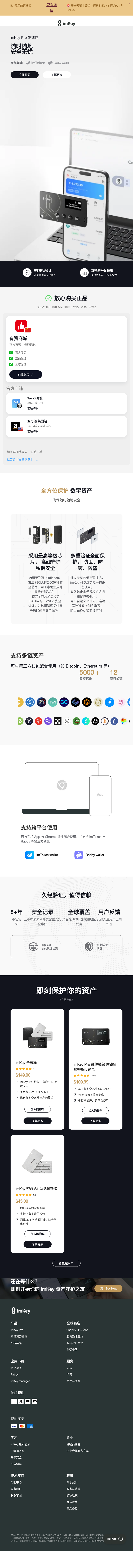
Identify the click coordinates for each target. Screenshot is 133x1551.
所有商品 (16, 1343)
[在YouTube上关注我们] (27, 1401)
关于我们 (72, 1482)
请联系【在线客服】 (22, 460)
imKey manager (20, 1381)
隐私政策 (72, 1495)
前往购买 (34, 408)
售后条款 (72, 1508)
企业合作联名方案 (77, 1450)
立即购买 (24, 74)
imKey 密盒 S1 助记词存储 (36, 1189)
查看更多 (64, 1263)
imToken (16, 1367)
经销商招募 (73, 1444)
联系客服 (16, 1495)
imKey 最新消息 (20, 1444)
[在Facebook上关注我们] (14, 1401)
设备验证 (16, 1488)
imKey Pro (17, 1329)
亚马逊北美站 (74, 1336)
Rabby (15, 1374)
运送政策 (72, 1502)
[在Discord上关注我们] (34, 1401)
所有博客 (16, 1464)
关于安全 (16, 1457)
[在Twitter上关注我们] (21, 1401)
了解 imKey (17, 1450)
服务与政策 (73, 1488)
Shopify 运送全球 (77, 1329)
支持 (69, 1367)
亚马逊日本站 (74, 1343)
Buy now (111, 1288)
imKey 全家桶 (26, 1063)
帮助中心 (16, 1482)
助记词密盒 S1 (20, 1336)
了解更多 (56, 74)
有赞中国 (72, 1349)
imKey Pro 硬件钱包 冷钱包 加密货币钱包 (95, 1067)
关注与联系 (73, 1381)
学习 (69, 1374)
